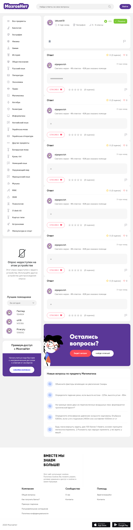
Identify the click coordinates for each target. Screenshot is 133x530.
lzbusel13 (59, 20)
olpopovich (60, 64)
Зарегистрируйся (104, 495)
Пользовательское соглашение (35, 509)
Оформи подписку (21, 370)
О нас (67, 495)
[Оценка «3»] (75, 89)
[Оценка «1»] (69, 89)
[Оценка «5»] (81, 89)
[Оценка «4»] (78, 89)
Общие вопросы (28, 495)
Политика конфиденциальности (35, 513)
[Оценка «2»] (72, 89)
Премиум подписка (30, 504)
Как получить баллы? (31, 499)
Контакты (69, 499)
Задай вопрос (80, 353)
